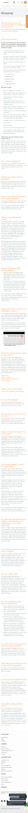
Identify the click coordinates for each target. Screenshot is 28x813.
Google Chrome (5, 377)
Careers (3, 754)
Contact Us (4, 752)
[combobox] (14, 6)
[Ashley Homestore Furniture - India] (5, 2)
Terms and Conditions (6, 777)
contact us (4, 423)
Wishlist (3, 741)
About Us (3, 747)
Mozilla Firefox (5, 380)
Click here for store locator (14, 405)
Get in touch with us (26, 21)
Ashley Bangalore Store (7, 750)
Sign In (3, 739)
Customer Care (5, 760)
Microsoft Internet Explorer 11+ (10, 378)
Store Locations (5, 748)
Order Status (4, 737)
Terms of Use (4, 778)
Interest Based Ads (6, 782)
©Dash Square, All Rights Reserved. (9, 808)
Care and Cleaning (6, 765)
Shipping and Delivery (6, 771)
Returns (3, 769)
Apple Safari (4, 375)
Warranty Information (6, 767)
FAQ (2, 763)
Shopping (3, 762)
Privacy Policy (4, 780)
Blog (2, 784)
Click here (4, 391)
